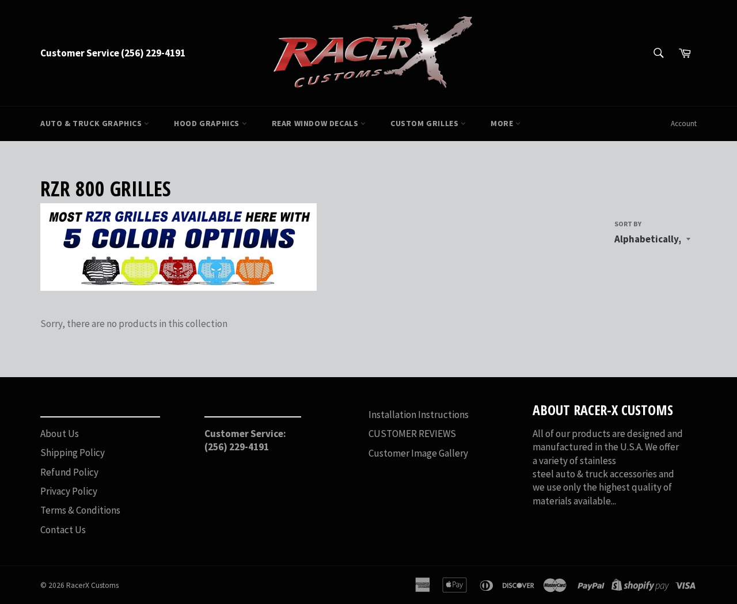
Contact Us (63, 529)
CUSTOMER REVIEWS (412, 433)
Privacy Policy (68, 491)
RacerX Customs (92, 585)
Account (684, 123)
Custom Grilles (425, 123)
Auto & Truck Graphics (92, 123)
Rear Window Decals (316, 123)
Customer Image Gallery (418, 453)
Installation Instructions (418, 414)
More (503, 123)
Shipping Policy (72, 452)
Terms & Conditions (80, 510)
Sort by (627, 223)
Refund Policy (69, 472)
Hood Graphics (207, 123)
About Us (59, 433)
